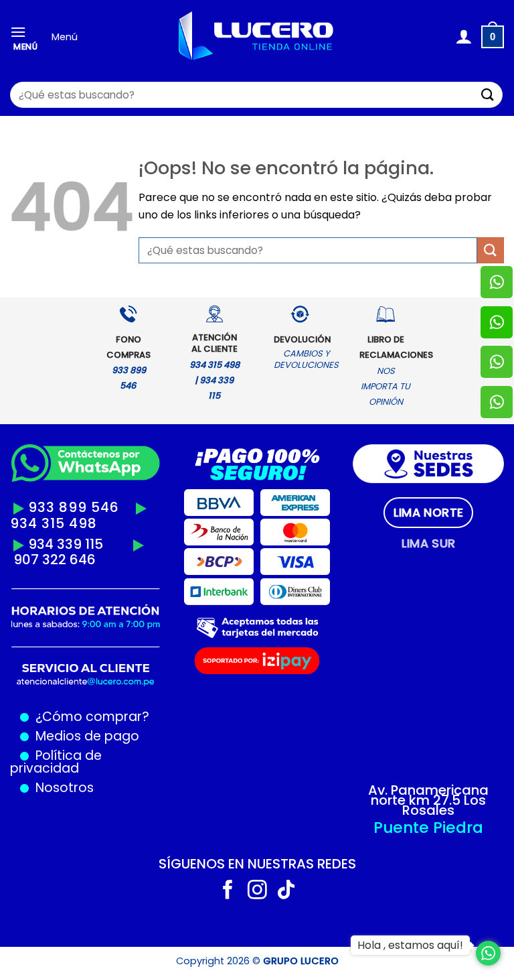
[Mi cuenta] (463, 37)
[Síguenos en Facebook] (228, 891)
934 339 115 (65, 544)
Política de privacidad (56, 761)
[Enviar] (488, 95)
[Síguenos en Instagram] (257, 891)
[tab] (428, 512)
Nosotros (64, 788)
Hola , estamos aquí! (410, 945)
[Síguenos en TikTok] (286, 891)
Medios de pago (84, 736)
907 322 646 (54, 559)
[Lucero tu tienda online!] (257, 37)
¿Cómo (58, 717)
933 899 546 (73, 507)
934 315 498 (53, 523)
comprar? (115, 717)
